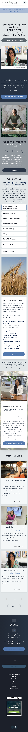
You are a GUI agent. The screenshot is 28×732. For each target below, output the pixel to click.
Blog (14, 681)
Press (14, 684)
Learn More (14, 170)
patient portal (14, 666)
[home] (5, 2)
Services (14, 676)
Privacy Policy (14, 688)
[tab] (14, 207)
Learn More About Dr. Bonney (14, 443)
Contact (14, 686)
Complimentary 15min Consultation (14, 96)
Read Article (17, 502)
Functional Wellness (14, 674)
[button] (25, 2)
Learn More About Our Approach (14, 40)
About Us (14, 679)
